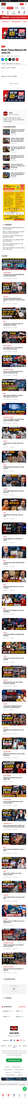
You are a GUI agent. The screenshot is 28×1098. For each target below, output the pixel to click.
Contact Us (8, 1072)
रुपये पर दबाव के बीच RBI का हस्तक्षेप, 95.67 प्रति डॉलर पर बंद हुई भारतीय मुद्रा (13, 244)
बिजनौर (16, 8)
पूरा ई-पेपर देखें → (22, 1006)
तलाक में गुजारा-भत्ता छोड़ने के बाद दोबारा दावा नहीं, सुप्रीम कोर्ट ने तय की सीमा (13, 236)
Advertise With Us (17, 1067)
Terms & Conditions (10, 1075)
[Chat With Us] (25, 1089)
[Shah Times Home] (3, 4)
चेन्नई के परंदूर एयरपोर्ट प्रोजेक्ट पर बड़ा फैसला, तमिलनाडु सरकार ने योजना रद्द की (14, 248)
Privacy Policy (17, 1072)
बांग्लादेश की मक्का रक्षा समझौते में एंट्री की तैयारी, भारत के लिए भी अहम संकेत (13, 228)
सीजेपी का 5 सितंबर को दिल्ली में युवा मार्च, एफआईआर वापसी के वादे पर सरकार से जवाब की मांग (13, 232)
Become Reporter (8, 1069)
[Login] (25, 4)
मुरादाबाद (19, 1016)
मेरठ (20, 1046)
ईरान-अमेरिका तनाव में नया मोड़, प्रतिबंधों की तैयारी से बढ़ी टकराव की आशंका (13, 240)
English (25, 1)
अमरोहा (14, 1047)
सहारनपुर (22, 8)
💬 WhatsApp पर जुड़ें (14, 1060)
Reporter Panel (18, 1069)
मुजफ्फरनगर (10, 8)
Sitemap (20, 1075)
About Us (7, 1067)
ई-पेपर (22, 4)
